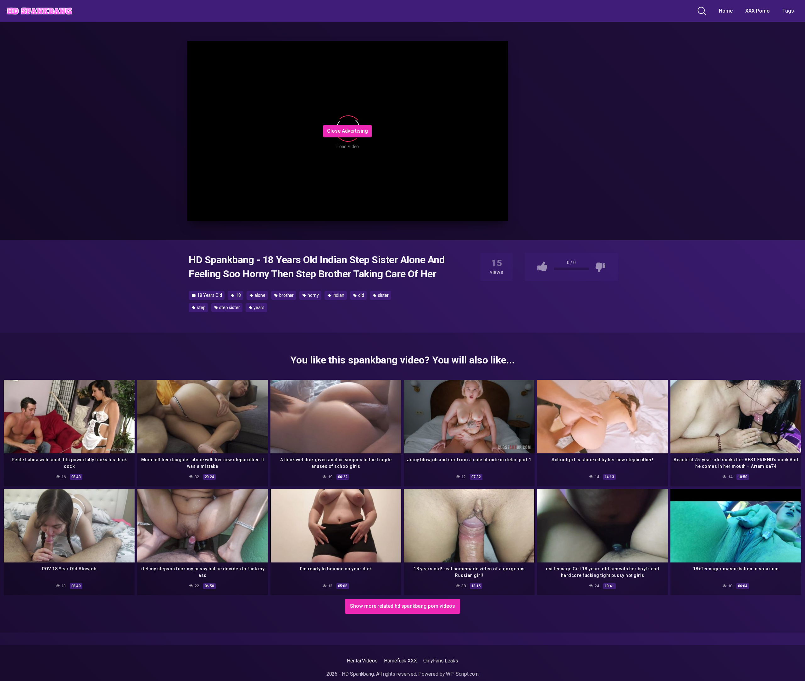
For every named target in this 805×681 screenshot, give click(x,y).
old (360, 295)
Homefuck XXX (400, 661)
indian (338, 295)
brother (286, 295)
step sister (229, 307)
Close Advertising (347, 131)
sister (383, 295)
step (201, 307)
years (258, 307)
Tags (788, 11)
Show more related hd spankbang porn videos (402, 606)
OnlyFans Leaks (440, 661)
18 (238, 295)
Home (726, 11)
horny (313, 295)
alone (260, 295)
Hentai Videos (362, 661)
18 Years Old (209, 295)
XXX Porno (757, 11)
